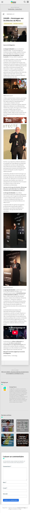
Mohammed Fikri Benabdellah (11, 55)
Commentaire (7, 466)
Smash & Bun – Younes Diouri (15, 9)
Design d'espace (18, 23)
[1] (15, 120)
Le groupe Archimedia (9, 290)
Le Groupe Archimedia (8, 49)
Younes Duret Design (22, 507)
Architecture (8, 23)
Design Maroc (13, 387)
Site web (5, 494)
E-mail (5, 488)
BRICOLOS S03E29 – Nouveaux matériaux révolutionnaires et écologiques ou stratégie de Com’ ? (15, 372)
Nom (4, 482)
